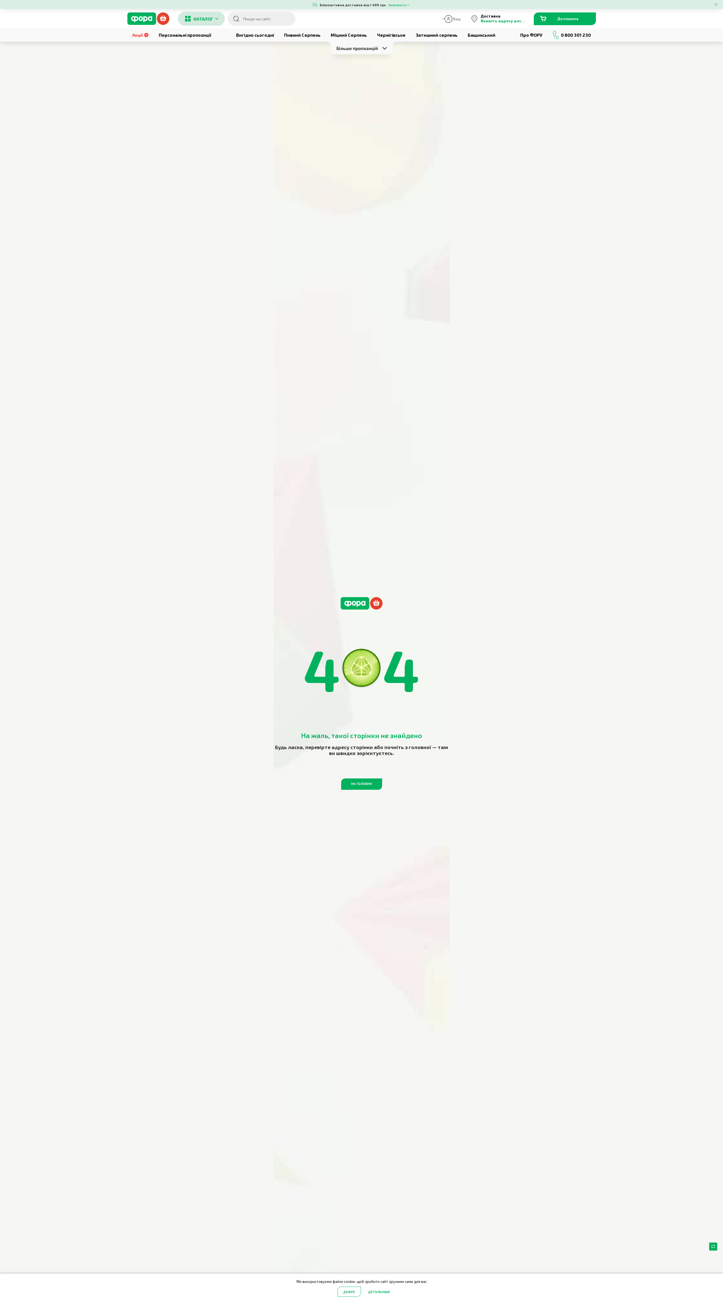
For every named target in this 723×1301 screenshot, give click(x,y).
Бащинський (481, 35)
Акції (137, 35)
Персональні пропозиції (185, 35)
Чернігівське (391, 35)
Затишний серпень (437, 35)
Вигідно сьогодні (255, 35)
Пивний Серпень (302, 35)
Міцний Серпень (349, 35)
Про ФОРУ (531, 35)
